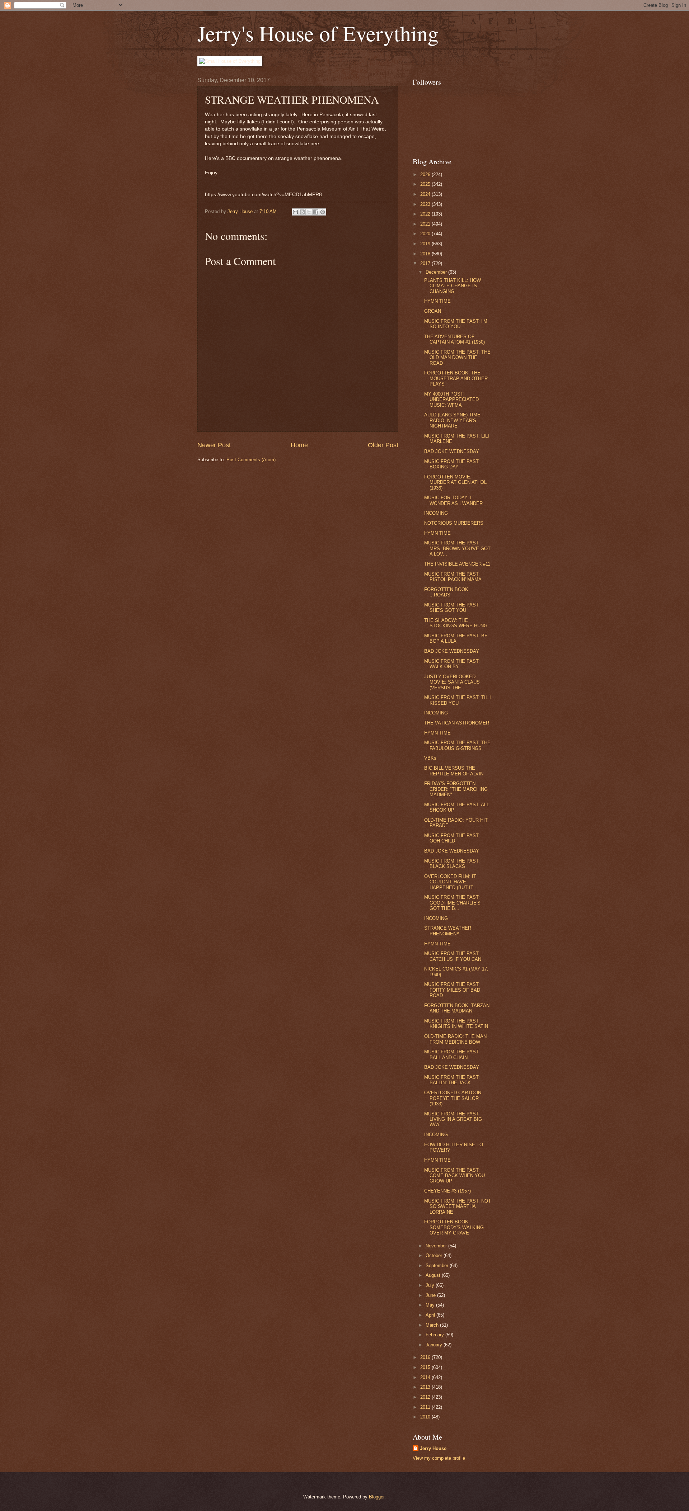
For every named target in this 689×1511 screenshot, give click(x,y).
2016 (426, 1357)
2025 (426, 184)
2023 (426, 204)
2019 (426, 243)
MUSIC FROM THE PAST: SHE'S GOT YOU (452, 607)
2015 (426, 1367)
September (438, 1265)
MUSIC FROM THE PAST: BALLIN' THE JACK (452, 1080)
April (431, 1315)
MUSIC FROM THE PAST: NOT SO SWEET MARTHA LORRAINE (457, 1206)
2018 (426, 253)
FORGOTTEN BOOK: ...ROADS (447, 592)
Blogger (376, 1497)
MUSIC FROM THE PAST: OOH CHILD (452, 838)
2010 (426, 1417)
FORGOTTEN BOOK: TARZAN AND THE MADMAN (456, 1008)
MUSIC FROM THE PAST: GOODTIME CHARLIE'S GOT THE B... (452, 902)
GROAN (432, 311)
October (435, 1255)
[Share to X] (309, 212)
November (437, 1245)
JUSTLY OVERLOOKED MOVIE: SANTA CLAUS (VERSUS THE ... (452, 682)
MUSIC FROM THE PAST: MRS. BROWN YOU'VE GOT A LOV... (457, 548)
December (437, 272)
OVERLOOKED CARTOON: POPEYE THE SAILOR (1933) (453, 1098)
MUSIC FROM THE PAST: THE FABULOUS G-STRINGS (457, 745)
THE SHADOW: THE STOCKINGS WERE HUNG (455, 623)
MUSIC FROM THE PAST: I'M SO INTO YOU (455, 323)
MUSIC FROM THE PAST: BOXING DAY (452, 464)
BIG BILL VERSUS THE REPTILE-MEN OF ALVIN (453, 770)
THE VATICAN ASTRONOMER (456, 723)
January (435, 1344)
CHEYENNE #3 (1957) (447, 1191)
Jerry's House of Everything (318, 33)
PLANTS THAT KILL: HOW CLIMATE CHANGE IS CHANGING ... (452, 286)
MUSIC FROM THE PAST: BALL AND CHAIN (452, 1054)
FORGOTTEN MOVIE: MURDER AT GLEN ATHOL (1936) (455, 482)
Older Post (383, 445)
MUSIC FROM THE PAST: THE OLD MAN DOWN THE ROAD (457, 357)
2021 (426, 224)
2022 (426, 214)
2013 (426, 1387)
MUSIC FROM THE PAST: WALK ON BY (452, 663)
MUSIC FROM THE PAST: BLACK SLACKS (452, 863)
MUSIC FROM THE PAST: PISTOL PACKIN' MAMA (453, 576)
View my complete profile (439, 1458)
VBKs (430, 758)
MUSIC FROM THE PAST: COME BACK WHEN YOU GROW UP (454, 1175)
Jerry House (433, 1448)
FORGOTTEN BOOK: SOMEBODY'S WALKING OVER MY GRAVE (454, 1227)
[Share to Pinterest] (322, 212)
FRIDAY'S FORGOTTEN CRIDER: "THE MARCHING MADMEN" (456, 789)
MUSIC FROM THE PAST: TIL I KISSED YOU (457, 700)
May (431, 1305)
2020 (426, 233)
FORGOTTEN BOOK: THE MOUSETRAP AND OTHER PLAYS (456, 378)
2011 (426, 1407)
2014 (426, 1377)
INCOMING (436, 513)
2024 (426, 194)
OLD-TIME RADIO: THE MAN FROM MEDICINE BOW (455, 1039)
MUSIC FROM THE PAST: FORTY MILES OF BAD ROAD (452, 990)
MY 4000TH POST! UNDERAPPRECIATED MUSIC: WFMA (451, 399)
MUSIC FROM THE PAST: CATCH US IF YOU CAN (452, 956)
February (435, 1334)
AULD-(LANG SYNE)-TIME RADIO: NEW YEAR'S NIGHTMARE (452, 420)
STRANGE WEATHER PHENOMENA (447, 930)
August (434, 1275)
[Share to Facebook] (315, 212)
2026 (426, 174)
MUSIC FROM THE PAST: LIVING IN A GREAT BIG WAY (453, 1119)
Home (299, 445)
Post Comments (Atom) (251, 459)
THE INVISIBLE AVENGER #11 (457, 564)
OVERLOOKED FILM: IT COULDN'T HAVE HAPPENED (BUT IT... (450, 882)
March (433, 1325)
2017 (426, 263)
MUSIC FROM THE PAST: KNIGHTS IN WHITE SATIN (456, 1023)
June (431, 1295)
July (431, 1285)
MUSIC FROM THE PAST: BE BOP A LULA (456, 638)
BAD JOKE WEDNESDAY (451, 451)
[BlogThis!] (302, 212)
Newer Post (214, 445)
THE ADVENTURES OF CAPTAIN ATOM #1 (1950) (454, 339)
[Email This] (295, 212)
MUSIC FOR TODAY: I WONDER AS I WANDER (453, 500)
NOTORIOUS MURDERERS (453, 523)
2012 (426, 1397)
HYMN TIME (437, 301)
